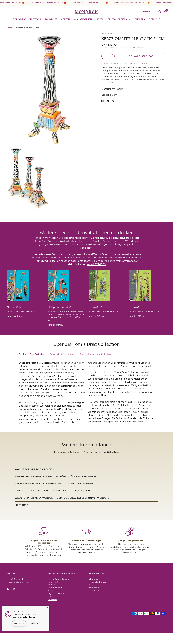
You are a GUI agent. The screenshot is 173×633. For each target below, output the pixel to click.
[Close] (47, 607)
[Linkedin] (23, 589)
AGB (91, 584)
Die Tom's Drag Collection (32, 354)
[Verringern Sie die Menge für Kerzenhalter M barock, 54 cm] (104, 56)
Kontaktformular (122, 261)
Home (9, 28)
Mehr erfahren (29, 617)
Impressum (94, 587)
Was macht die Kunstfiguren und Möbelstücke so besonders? (56, 476)
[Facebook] (10, 589)
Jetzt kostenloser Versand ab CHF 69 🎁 (42, 3)
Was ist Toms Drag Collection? (35, 469)
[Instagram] (16, 589)
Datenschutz (95, 590)
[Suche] (159, 11)
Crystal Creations (119, 19)
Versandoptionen (97, 582)
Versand (113, 48)
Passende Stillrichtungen (62, 354)
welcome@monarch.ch (18, 582)
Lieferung (21, 505)
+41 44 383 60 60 (96, 264)
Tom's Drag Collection (27, 19)
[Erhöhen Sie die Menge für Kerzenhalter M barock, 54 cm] (111, 56)
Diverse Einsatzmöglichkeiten (95, 354)
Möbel (100, 19)
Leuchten (139, 19)
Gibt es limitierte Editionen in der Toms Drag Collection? (53, 490)
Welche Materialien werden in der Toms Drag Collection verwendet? (62, 498)
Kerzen (65, 19)
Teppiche (154, 19)
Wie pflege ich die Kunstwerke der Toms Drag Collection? (54, 483)
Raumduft (51, 19)
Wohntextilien (83, 19)
